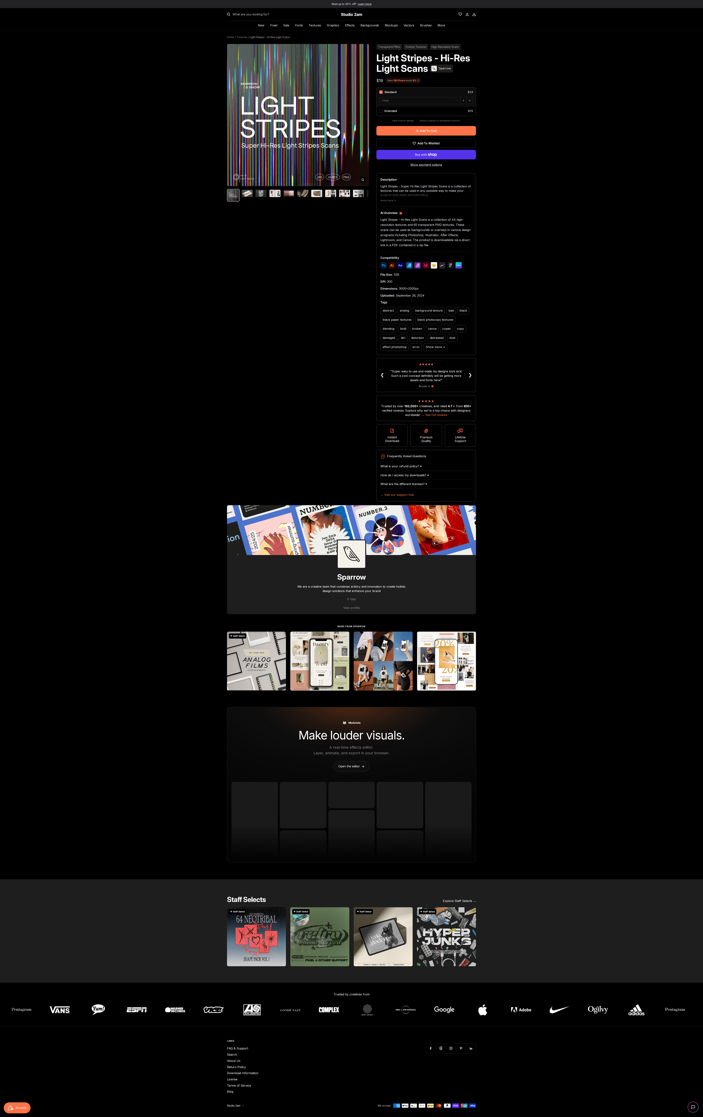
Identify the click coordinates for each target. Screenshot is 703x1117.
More (441, 25)
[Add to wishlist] (281, 636)
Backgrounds (369, 25)
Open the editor (351, 766)
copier (446, 328)
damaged (389, 338)
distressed (437, 338)
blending (388, 328)
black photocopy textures (435, 319)
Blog (230, 1091)
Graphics (333, 25)
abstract (388, 310)
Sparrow (351, 576)
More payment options (426, 165)
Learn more (365, 3)
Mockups (391, 25)
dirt (403, 338)
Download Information (242, 1073)
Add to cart (428, 131)
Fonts (299, 25)
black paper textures (397, 319)
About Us (233, 1061)
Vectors (409, 25)
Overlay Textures (415, 46)
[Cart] (474, 14)
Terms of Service (239, 1085)
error (416, 347)
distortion (417, 338)
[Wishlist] (460, 14)
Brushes (426, 25)
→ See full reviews (434, 415)
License (232, 1079)
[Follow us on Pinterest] (461, 1048)
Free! (273, 25)
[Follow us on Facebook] (431, 1048)
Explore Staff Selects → (459, 901)
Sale (286, 25)
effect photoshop (395, 347)
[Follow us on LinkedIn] (471, 1048)
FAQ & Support (237, 1048)
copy (460, 328)
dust (452, 338)
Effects (350, 25)
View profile (351, 608)
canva (432, 328)
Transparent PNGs (389, 46)
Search (232, 1054)
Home (230, 37)
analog (404, 310)
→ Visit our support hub (397, 495)
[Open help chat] (693, 1107)
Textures (315, 25)
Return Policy (236, 1067)
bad (451, 310)
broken (417, 328)
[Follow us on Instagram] (451, 1048)
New (261, 25)
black (463, 310)
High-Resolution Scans (445, 46)
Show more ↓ (435, 347)
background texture (429, 310)
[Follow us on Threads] (441, 1048)
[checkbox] (426, 92)
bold (403, 328)
